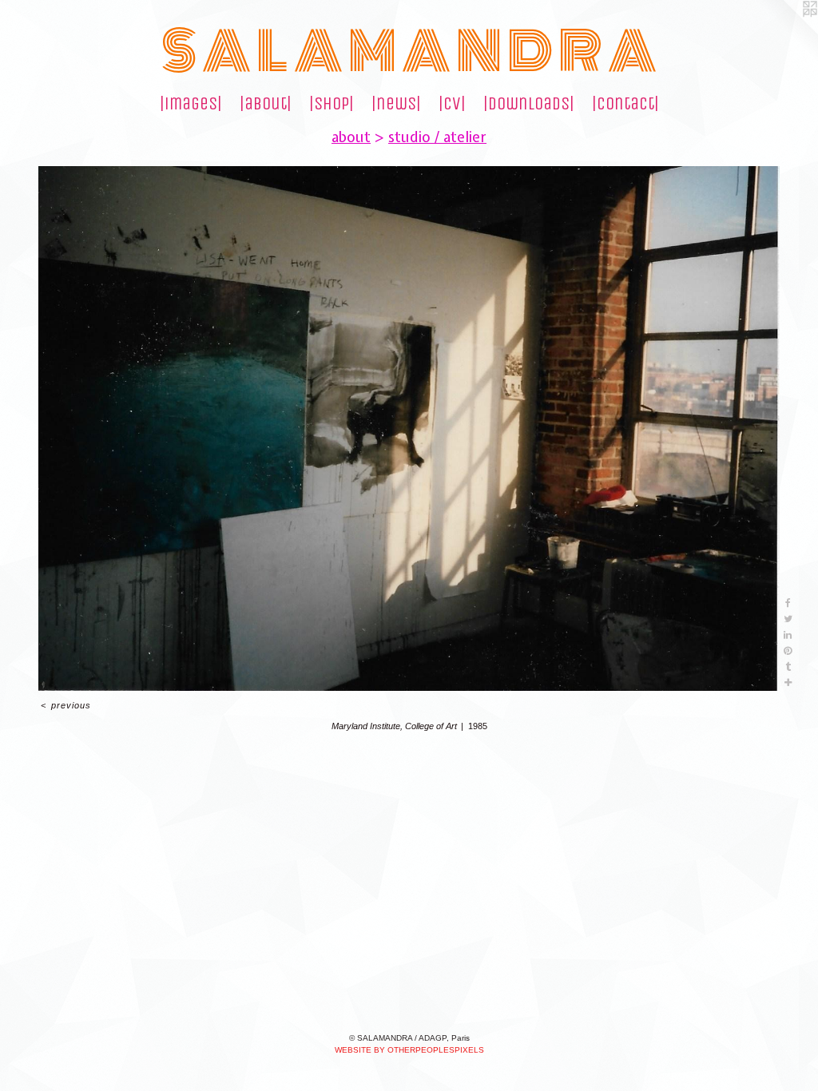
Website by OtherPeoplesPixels (409, 1049)
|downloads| (528, 103)
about (351, 137)
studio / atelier (437, 137)
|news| (396, 103)
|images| (191, 103)
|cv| (452, 103)
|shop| (331, 103)
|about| (266, 103)
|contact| (625, 103)
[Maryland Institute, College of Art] (409, 428)
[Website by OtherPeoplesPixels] (786, 32)
